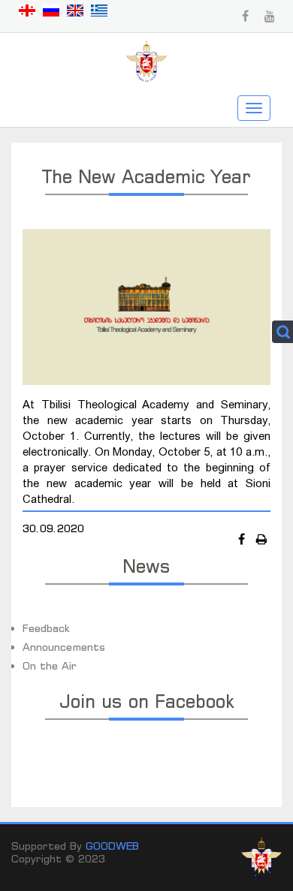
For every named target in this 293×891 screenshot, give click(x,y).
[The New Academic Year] (146, 306)
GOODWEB (112, 845)
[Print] (262, 538)
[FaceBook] (243, 538)
